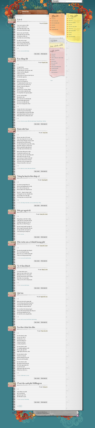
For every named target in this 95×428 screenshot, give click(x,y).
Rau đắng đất (22, 58)
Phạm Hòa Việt (44, 330)
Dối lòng (70, 34)
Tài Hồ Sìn (53, 64)
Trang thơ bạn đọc (55, 29)
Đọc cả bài (37, 53)
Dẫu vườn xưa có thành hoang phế (31, 242)
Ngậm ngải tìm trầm (72, 30)
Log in (51, 80)
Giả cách (70, 24)
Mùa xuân (30, 168)
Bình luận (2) (44, 124)
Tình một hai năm (72, 36)
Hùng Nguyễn (45, 179)
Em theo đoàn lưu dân (26, 327)
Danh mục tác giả (55, 20)
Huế (22, 319)
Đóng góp (53, 27)
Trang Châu (45, 132)
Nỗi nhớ (29, 121)
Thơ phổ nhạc (39, 121)
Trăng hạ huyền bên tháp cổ (28, 176)
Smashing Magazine (77, 412)
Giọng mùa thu (54, 70)
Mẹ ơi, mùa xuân (54, 63)
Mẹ (25, 258)
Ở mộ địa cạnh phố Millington (29, 383)
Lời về (19, 19)
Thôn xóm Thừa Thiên (73, 26)
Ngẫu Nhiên (57, 50)
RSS (34, 415)
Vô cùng (70, 32)
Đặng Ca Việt (45, 269)
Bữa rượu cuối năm (72, 22)
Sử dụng (38, 413)
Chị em (22, 121)
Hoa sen (52, 59)
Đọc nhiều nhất (57, 45)
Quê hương (26, 50)
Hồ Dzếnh (45, 23)
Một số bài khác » (55, 72)
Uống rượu (71, 20)
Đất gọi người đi (24, 210)
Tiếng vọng (71, 28)
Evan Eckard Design (77, 415)
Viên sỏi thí (53, 54)
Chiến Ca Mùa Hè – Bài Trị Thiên (57, 57)
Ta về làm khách (23, 265)
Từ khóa (57, 40)
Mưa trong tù (53, 61)
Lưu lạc (22, 50)
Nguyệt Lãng (45, 62)
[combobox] (70, 1)
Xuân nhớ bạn (23, 128)
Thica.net (25, 11)
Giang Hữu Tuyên (44, 214)
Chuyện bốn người (54, 68)
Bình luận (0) (44, 53)
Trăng (39, 202)
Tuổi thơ (44, 121)
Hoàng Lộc (45, 387)
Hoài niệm (27, 202)
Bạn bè (22, 168)
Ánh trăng (23, 202)
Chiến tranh (23, 375)
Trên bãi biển (71, 18)
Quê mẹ (20, 293)
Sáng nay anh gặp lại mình (56, 66)
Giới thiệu (53, 25)
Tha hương (26, 399)
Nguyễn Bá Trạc (44, 296)
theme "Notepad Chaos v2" (44, 413)
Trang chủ (53, 18)
